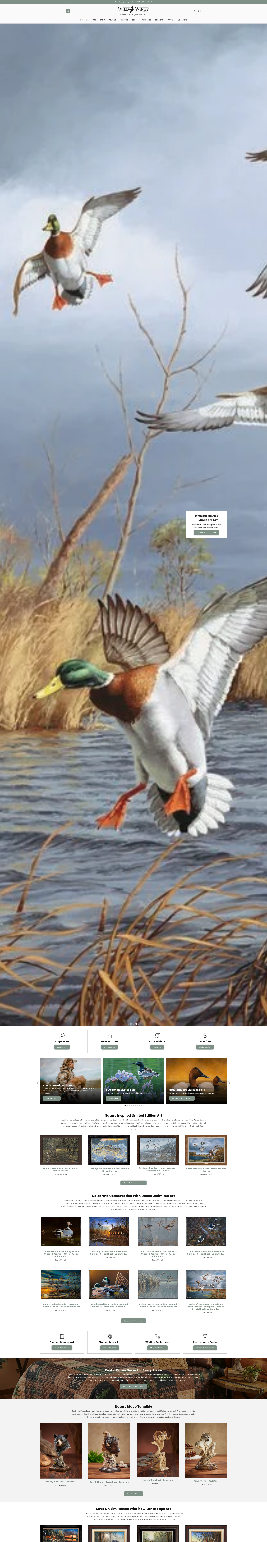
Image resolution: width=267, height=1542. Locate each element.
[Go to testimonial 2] (127, 1105)
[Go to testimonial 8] (139, 1105)
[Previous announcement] (66, 2)
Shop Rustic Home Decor (133, 1386)
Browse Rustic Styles (205, 1348)
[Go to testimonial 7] (137, 1105)
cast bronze (187, 1411)
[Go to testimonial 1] (125, 1105)
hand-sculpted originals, (82, 1414)
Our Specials (109, 1047)
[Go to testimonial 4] (131, 1105)
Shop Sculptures (157, 1348)
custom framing (79, 1126)
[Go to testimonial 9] (142, 1105)
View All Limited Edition (133, 1183)
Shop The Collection (206, 533)
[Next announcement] (200, 2)
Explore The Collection (133, 1321)
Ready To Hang (109, 1348)
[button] (68, 11)
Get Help (157, 1047)
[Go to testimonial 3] (129, 1105)
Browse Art (62, 1047)
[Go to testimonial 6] (135, 1105)
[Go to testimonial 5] (133, 1105)
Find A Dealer (205, 1047)
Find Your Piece (133, 1494)
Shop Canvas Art (62, 1348)
